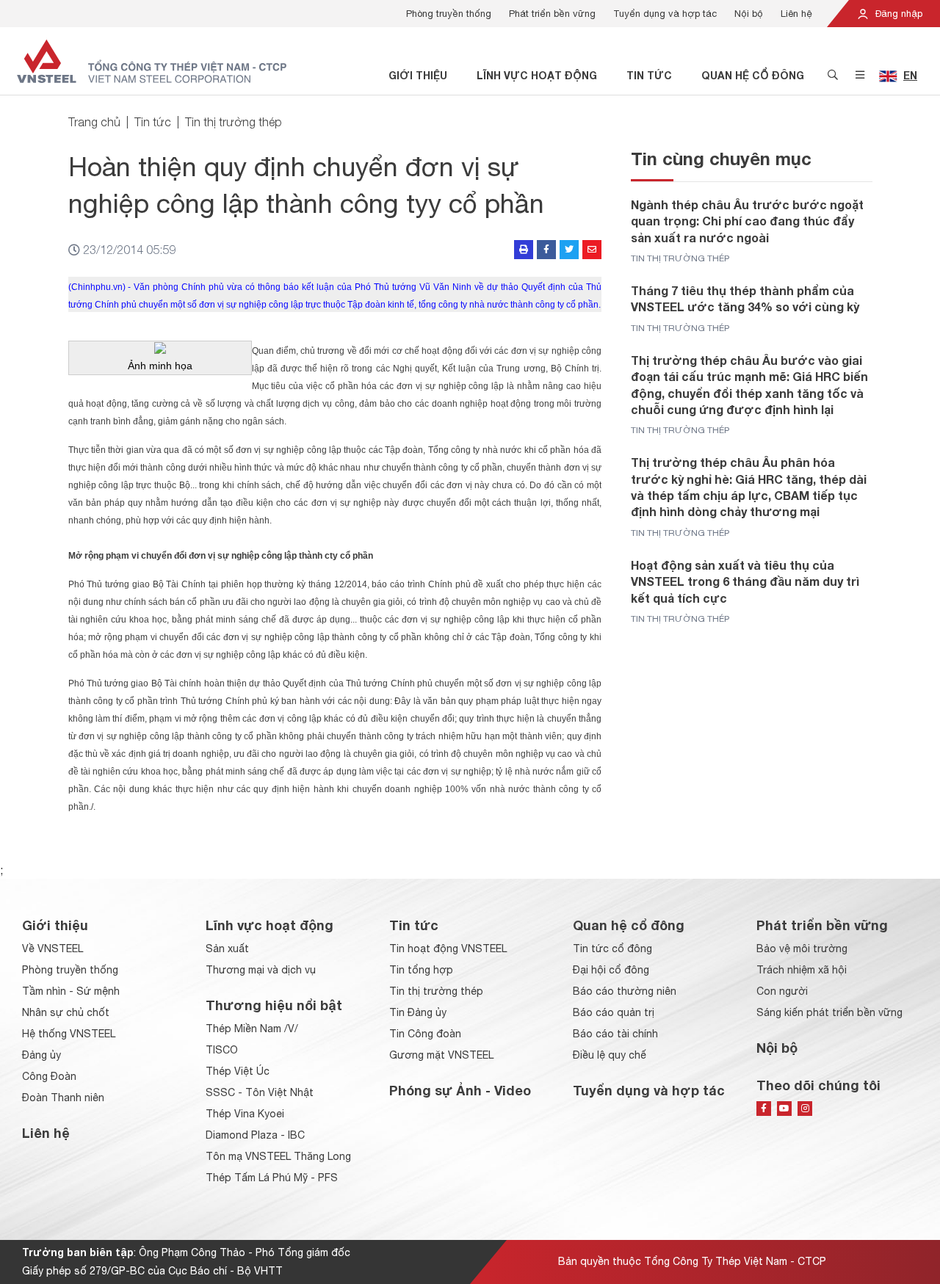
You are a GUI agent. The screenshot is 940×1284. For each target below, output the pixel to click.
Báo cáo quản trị (613, 1012)
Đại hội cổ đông (611, 970)
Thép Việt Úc (238, 1071)
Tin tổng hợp (421, 970)
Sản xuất (227, 948)
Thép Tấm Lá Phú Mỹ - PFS (272, 1177)
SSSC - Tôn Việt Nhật (260, 1092)
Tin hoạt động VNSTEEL (448, 948)
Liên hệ (796, 13)
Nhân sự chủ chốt (65, 1012)
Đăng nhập (897, 13)
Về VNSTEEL (52, 948)
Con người (782, 991)
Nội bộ (748, 13)
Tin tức (649, 75)
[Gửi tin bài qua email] (591, 249)
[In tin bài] (523, 249)
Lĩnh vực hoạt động (537, 75)
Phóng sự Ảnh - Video (460, 1090)
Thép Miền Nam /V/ (252, 1028)
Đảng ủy (41, 1055)
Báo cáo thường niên (624, 991)
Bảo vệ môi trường (801, 948)
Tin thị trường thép (233, 121)
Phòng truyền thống (448, 13)
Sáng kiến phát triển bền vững (829, 1012)
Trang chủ (94, 121)
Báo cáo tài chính (615, 1034)
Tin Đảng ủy (417, 1012)
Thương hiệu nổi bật (274, 1005)
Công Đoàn (49, 1076)
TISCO (222, 1050)
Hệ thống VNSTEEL (68, 1034)
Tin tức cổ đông (612, 948)
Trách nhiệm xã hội (801, 970)
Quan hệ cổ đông (752, 75)
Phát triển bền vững (552, 13)
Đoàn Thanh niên (63, 1097)
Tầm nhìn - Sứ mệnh (71, 991)
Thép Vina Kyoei (245, 1114)
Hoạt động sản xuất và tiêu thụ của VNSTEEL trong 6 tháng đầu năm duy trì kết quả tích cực (745, 581)
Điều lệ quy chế (609, 1055)
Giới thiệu (417, 75)
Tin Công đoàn (425, 1034)
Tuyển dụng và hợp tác (665, 13)
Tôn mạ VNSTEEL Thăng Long (278, 1156)
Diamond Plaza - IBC (255, 1135)
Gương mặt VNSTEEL (441, 1055)
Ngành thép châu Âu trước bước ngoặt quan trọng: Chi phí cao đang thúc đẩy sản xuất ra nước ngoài (747, 220)
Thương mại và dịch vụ (261, 970)
